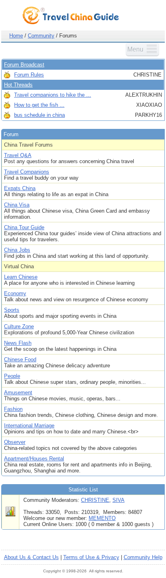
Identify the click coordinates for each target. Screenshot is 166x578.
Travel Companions (26, 172)
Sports (11, 310)
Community (41, 36)
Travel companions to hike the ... (52, 95)
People (12, 376)
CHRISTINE (95, 500)
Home (16, 36)
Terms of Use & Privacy (91, 557)
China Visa (16, 205)
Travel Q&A (17, 155)
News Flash (17, 343)
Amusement (18, 392)
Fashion (13, 409)
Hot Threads (18, 85)
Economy (15, 293)
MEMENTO (102, 518)
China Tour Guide (24, 227)
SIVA (118, 500)
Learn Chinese (20, 277)
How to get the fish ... (39, 105)
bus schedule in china (39, 115)
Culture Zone (19, 326)
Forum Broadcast (24, 65)
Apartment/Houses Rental (34, 459)
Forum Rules (29, 75)
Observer (14, 442)
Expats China (19, 188)
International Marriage (29, 426)
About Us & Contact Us (31, 557)
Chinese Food (20, 359)
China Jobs (17, 250)
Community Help (143, 557)
